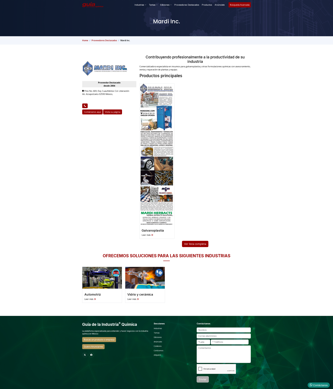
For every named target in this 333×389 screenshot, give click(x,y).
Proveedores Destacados (186, 5)
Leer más (89, 299)
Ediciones (158, 337)
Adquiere (157, 355)
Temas (157, 333)
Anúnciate (220, 5)
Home (85, 40)
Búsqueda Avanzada (239, 4)
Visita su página (112, 112)
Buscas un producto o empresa (99, 339)
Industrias (158, 328)
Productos (207, 5)
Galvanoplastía (153, 230)
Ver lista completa (195, 244)
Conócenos (158, 350)
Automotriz (92, 294)
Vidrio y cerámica (140, 294)
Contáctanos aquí (92, 112)
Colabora (157, 346)
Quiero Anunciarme (93, 346)
